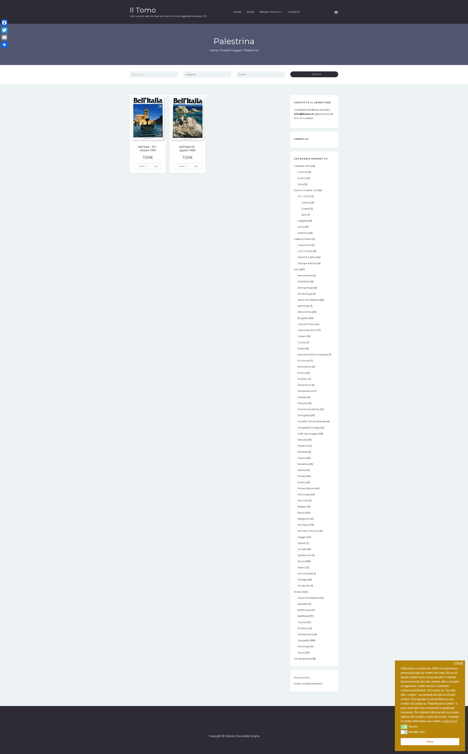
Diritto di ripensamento (308, 683)
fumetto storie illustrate (312, 421)
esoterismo (304, 384)
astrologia (304, 305)
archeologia (305, 293)
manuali (302, 439)
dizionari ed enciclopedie (313, 354)
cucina (302, 342)
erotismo (303, 378)
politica (302, 482)
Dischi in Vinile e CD (305, 190)
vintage (302, 579)
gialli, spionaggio (308, 433)
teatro (301, 567)
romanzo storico (308, 530)
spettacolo (304, 555)
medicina (303, 445)
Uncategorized (303, 658)
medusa (302, 451)
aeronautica (305, 275)
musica (302, 457)
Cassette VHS (302, 165)
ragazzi (302, 506)
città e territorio (307, 330)
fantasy (302, 397)
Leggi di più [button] (449, 721)
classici (302, 336)
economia (304, 360)
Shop (250, 11)
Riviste (298, 591)
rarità (301, 512)
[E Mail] (237, 725)
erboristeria (304, 366)
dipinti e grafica (307, 257)
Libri (296, 269)
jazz (303, 214)
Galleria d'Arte (302, 238)
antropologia (305, 287)
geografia (304, 640)
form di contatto (303, 118)
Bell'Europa (304, 609)
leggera (303, 220)
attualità (302, 603)
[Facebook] (230, 725)
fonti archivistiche (308, 409)
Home (237, 11)
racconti (303, 500)
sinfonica (303, 232)
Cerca (315, 74)
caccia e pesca (307, 324)
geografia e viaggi (309, 427)
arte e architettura (308, 299)
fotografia (304, 415)
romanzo (303, 524)
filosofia (302, 403)
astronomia (304, 311)
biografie (303, 318)
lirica (301, 184)
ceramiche (304, 245)
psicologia (304, 494)
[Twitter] (4, 30)
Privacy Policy (270, 11)
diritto (301, 348)
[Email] (4, 37)
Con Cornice (305, 251)
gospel (305, 208)
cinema (302, 171)
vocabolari (304, 585)
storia (301, 561)
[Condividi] (4, 44)
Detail (142, 166)
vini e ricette (305, 573)
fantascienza (305, 390)
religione (303, 518)
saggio (302, 537)
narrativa (303, 464)
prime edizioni (306, 488)
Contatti (294, 11)
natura (301, 470)
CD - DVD (303, 196)
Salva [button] (430, 741)
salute (301, 543)
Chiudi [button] (458, 663)
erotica (302, 178)
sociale (302, 549)
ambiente (304, 281)
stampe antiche (307, 263)
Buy (156, 166)
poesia (302, 476)
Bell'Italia (303, 615)
